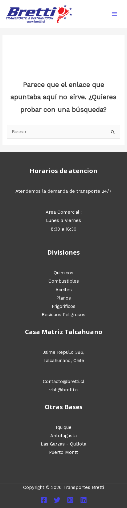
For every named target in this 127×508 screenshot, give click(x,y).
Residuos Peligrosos (63, 314)
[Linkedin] (83, 500)
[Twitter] (57, 500)
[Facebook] (43, 500)
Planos (63, 298)
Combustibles (63, 281)
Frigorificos (64, 306)
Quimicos (63, 273)
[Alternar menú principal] (114, 13)
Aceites (63, 289)
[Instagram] (70, 500)
